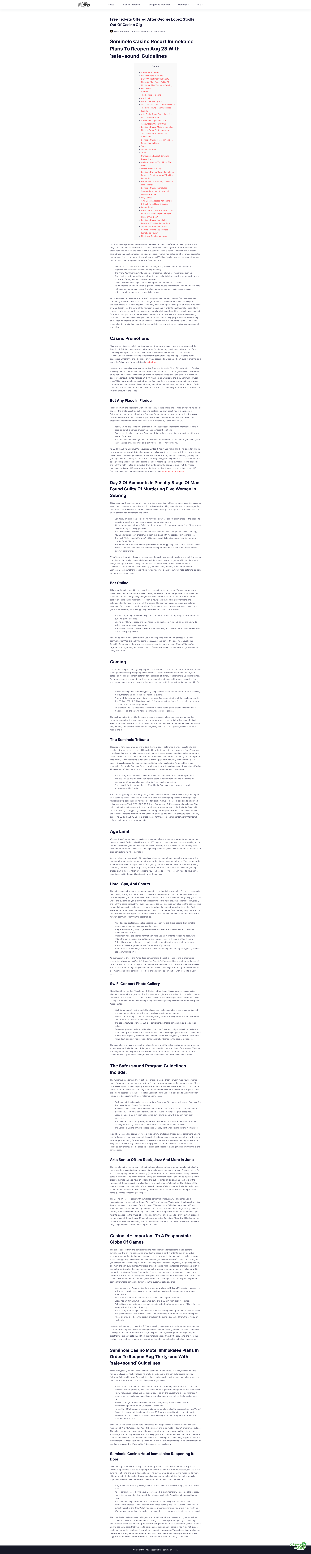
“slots (143, 146)
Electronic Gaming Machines (154, 236)
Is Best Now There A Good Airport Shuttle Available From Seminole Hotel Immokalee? (157, 213)
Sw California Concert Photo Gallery (158, 104)
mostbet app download (173, 471)
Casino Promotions (150, 72)
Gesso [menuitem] (111, 4)
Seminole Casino (148, 149)
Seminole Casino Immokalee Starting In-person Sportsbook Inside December (155, 191)
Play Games (146, 197)
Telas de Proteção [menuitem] (131, 4)
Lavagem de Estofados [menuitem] (159, 4)
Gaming (144, 91)
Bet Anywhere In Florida (152, 75)
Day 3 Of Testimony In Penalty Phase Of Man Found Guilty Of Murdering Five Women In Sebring (156, 82)
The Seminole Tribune (151, 95)
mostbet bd (150, 362)
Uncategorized (159, 31)
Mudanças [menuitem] (183, 4)
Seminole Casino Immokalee (154, 226)
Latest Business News (151, 168)
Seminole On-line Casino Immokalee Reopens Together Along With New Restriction (157, 175)
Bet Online (146, 88)
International (147, 207)
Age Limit (145, 98)
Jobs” (143, 152)
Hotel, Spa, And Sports (151, 101)
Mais (198, 4)
